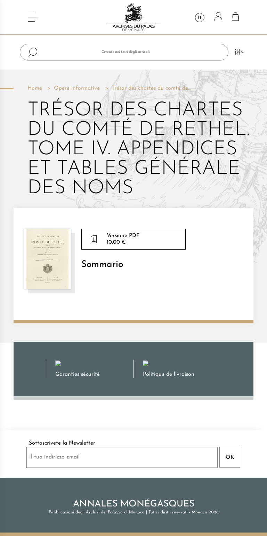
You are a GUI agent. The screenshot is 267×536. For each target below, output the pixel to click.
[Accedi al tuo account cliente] (218, 17)
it (200, 18)
